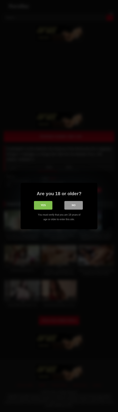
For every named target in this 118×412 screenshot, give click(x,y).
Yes (43, 205)
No (73, 205)
